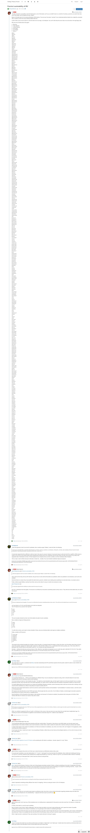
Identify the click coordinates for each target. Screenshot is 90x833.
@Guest (18, 719)
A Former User (14, 702)
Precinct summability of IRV (28, 571)
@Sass (32, 662)
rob (12, 12)
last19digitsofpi (15, 545)
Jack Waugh (14, 660)
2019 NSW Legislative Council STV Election (23, 740)
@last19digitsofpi (20, 569)
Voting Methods (12, 8)
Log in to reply (79, 9)
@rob (13, 599)
